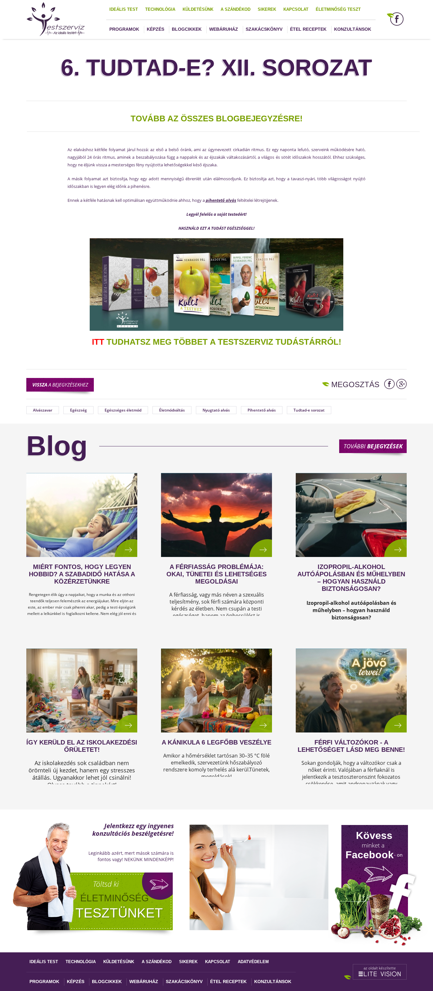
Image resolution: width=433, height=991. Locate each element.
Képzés (155, 29)
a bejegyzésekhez (60, 384)
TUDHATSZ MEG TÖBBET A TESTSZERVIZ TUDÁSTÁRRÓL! (216, 342)
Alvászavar (42, 410)
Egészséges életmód (123, 410)
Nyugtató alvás (216, 410)
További (373, 446)
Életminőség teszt (338, 9)
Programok (124, 29)
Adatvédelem (253, 961)
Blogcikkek (187, 29)
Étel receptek (308, 29)
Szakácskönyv (264, 29)
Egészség (78, 410)
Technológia (160, 9)
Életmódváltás (172, 410)
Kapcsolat (295, 9)
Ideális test (123, 9)
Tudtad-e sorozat (309, 410)
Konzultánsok (352, 29)
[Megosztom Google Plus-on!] (401, 384)
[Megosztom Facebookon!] (389, 384)
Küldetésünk (198, 9)
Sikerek (267, 9)
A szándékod (235, 9)
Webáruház (223, 29)
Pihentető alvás (262, 410)
